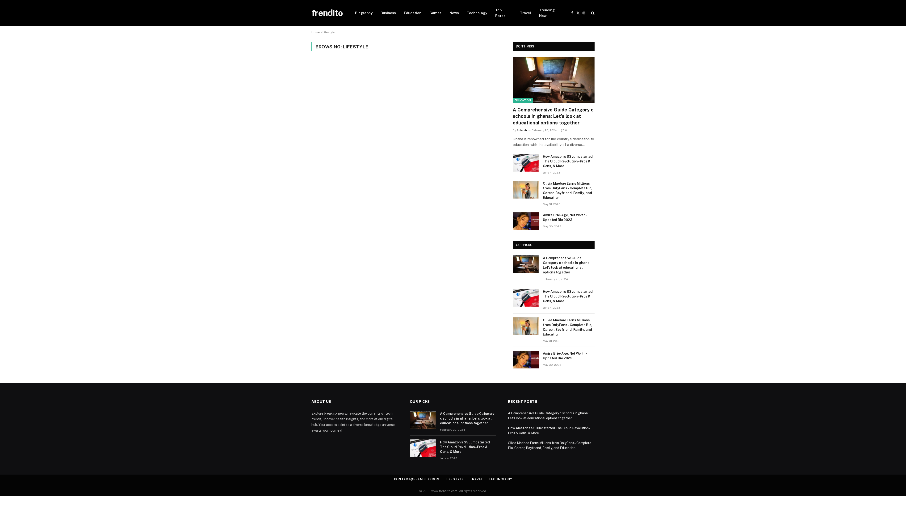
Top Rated (500, 13)
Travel (525, 13)
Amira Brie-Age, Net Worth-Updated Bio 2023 (565, 217)
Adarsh (522, 130)
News (454, 13)
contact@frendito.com (417, 479)
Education (412, 13)
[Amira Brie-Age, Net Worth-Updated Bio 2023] (526, 221)
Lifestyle (455, 479)
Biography (364, 13)
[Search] (592, 13)
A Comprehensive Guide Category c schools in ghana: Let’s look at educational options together (553, 116)
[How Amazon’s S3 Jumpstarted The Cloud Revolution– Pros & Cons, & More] (526, 163)
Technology (477, 13)
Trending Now (547, 13)
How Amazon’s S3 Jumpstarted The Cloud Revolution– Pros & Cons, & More (568, 161)
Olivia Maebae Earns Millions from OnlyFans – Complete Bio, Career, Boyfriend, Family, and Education (567, 191)
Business (388, 13)
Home (315, 32)
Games (435, 13)
